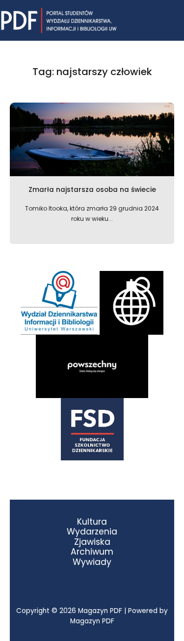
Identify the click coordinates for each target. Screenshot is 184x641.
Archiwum (92, 552)
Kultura (92, 522)
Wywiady (92, 562)
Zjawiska (92, 542)
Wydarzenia (92, 532)
